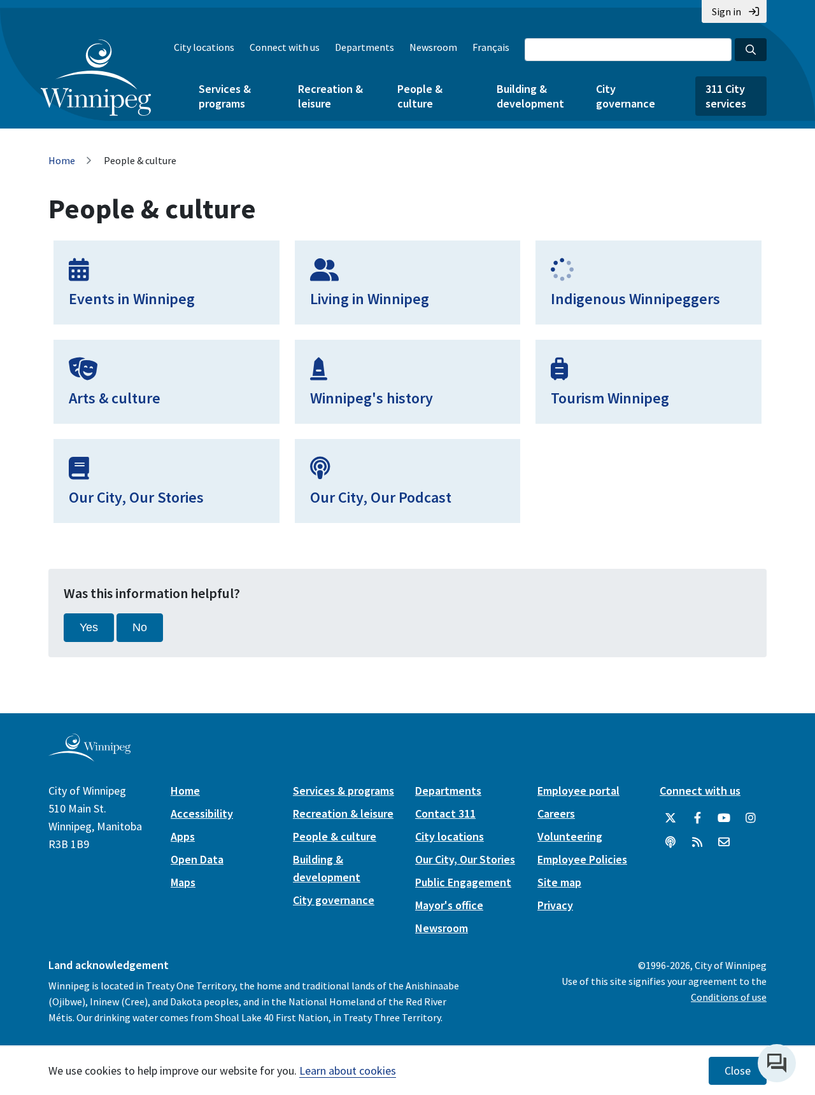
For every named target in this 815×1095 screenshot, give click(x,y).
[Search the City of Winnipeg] (751, 49)
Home (61, 160)
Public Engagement (463, 882)
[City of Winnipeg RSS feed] (697, 842)
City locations (204, 47)
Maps (183, 882)
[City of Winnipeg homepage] (89, 756)
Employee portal (578, 790)
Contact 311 (445, 813)
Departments (364, 47)
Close (738, 1071)
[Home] (96, 77)
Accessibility (202, 813)
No (139, 627)
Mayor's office (449, 905)
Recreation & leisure (330, 96)
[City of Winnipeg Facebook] (697, 818)
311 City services (725, 96)
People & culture (420, 96)
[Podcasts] (670, 842)
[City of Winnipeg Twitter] (670, 818)
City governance (625, 96)
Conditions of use (729, 997)
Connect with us (285, 47)
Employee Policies (582, 859)
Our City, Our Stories (465, 859)
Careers (556, 813)
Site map (559, 882)
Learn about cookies (347, 1070)
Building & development (530, 96)
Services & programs (225, 96)
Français (490, 47)
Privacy (555, 905)
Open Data (197, 859)
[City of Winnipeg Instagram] (751, 818)
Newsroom (433, 47)
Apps (183, 836)
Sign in (726, 11)
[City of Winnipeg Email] (724, 842)
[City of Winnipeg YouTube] (724, 818)
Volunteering (569, 836)
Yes (89, 627)
